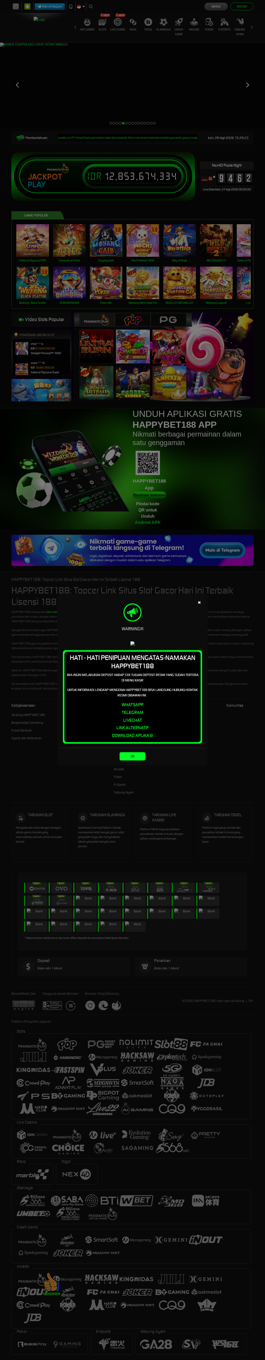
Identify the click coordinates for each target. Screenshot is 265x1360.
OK (133, 756)
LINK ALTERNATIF (132, 727)
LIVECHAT (132, 720)
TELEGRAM (132, 712)
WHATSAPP (132, 705)
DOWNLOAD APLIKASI (132, 735)
